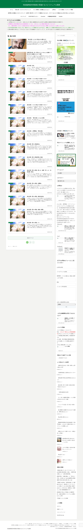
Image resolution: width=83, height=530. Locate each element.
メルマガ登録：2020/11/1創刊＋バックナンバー (68, 448)
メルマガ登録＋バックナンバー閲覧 (69, 523)
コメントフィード (61, 512)
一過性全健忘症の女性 (63, 392)
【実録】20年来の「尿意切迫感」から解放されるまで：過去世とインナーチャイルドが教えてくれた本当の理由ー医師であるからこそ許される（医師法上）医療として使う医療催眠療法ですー (66, 486)
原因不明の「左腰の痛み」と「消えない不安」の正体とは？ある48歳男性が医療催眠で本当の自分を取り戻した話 (66, 478)
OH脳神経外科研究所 (68, 526)
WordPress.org (60, 515)
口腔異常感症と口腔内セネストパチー (66, 372)
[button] (75, 35)
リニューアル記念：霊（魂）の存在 (66, 404)
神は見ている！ (61, 454)
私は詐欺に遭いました (63, 417)
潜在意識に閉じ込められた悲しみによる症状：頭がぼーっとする (68, 440)
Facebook (61, 526)
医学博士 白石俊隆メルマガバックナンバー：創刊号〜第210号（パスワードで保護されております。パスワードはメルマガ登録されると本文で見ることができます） (41, 525)
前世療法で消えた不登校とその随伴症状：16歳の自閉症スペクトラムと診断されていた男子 (66, 494)
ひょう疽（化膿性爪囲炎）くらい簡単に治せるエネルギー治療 (66, 398)
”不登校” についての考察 (62, 498)
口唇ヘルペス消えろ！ (67, 460)
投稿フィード (60, 509)
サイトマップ (73, 525)
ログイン (59, 506)
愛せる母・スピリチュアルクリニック (35, 523)
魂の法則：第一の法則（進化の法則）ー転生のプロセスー (66, 385)
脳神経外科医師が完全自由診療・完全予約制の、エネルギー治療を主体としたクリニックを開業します (66, 424)
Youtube (74, 526)
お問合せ (60, 523)
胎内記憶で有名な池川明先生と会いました (66, 378)
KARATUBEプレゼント (54, 526)
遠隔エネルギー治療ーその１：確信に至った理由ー (66, 432)
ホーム (26, 523)
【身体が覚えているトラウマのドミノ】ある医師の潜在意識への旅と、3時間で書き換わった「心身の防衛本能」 (66, 472)
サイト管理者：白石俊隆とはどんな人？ (51, 523)
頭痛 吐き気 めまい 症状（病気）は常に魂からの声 (66, 366)
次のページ (30, 238)
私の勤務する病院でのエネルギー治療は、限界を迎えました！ (66, 410)
